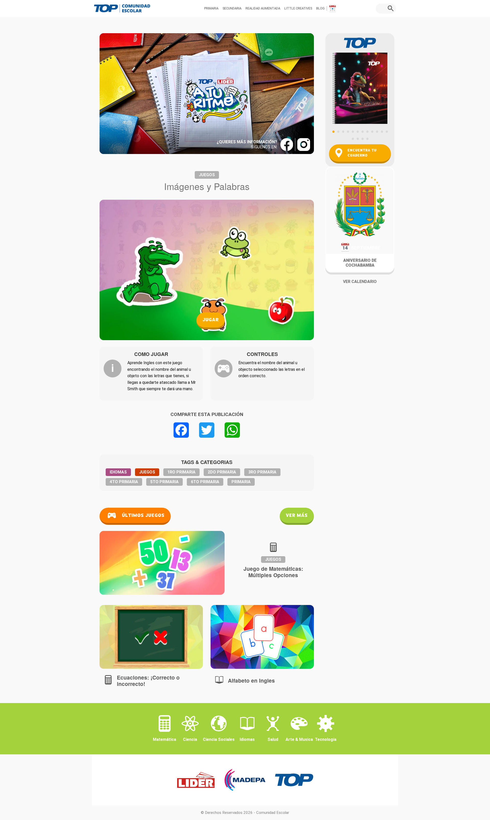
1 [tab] (333, 131)
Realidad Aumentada (263, 8)
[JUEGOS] (151, 637)
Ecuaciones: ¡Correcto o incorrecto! (148, 680)
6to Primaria (205, 481)
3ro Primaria (262, 472)
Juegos (207, 174)
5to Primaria (164, 481)
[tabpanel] (359, 78)
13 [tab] (352, 138)
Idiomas (118, 472)
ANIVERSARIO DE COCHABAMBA (360, 263)
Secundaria (232, 8)
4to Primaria (124, 481)
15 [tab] (362, 138)
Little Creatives (298, 8)
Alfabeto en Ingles (251, 680)
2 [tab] (338, 131)
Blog (320, 8)
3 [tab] (343, 131)
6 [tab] (357, 131)
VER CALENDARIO (360, 281)
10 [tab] (376, 131)
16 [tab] (367, 138)
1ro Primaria (181, 472)
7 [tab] (362, 131)
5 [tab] (352, 131)
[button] (392, 8)
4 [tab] (347, 131)
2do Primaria (222, 472)
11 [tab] (381, 131)
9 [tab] (372, 131)
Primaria (211, 8)
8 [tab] (367, 131)
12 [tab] (386, 131)
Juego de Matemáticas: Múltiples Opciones (273, 572)
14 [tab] (357, 138)
